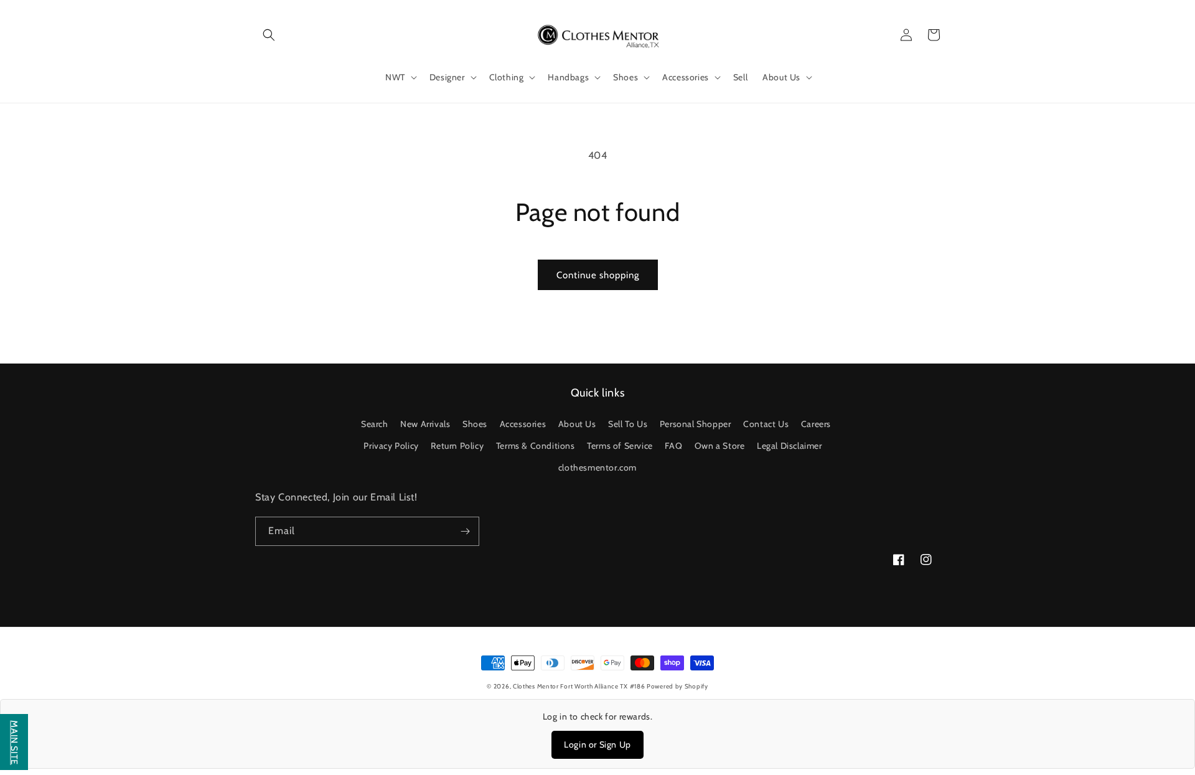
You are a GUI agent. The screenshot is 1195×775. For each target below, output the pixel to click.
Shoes (474, 424)
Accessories (523, 424)
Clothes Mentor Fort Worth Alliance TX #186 (580, 686)
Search (374, 424)
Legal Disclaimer (789, 445)
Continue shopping (597, 275)
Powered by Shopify (677, 686)
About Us (577, 424)
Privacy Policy (390, 445)
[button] (269, 35)
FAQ (673, 445)
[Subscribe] (465, 531)
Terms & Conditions (535, 445)
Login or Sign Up (597, 744)
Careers (816, 424)
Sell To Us (627, 424)
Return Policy (457, 445)
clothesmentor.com (597, 467)
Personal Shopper (695, 424)
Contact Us (766, 424)
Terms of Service (620, 445)
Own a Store (720, 445)
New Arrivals (425, 424)
